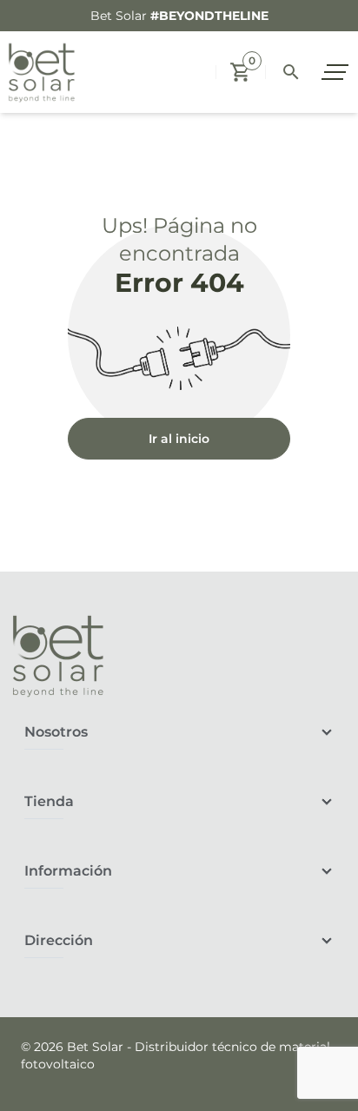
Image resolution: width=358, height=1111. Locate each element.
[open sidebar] (337, 72)
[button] (241, 72)
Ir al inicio (179, 438)
